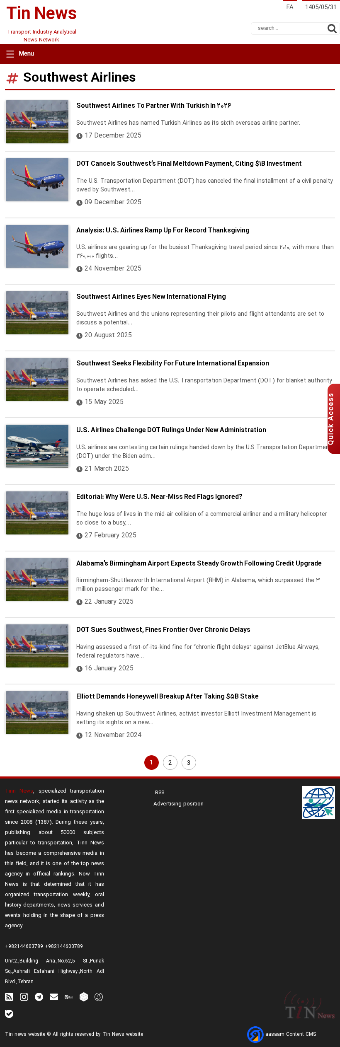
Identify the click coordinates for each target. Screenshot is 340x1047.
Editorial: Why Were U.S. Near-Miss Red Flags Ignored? (159, 497)
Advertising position (178, 804)
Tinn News (19, 791)
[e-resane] (318, 802)
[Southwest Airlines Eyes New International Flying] (37, 312)
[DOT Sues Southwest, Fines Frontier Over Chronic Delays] (37, 645)
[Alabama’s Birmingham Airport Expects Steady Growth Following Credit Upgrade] (37, 579)
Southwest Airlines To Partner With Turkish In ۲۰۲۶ (153, 106)
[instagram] (24, 996)
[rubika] (84, 996)
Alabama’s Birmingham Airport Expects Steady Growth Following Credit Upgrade (199, 564)
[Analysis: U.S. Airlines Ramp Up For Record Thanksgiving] (37, 246)
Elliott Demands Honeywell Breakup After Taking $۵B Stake (167, 697)
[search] (332, 28)
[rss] (9, 996)
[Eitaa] (69, 996)
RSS (158, 793)
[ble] (9, 1013)
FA (290, 7)
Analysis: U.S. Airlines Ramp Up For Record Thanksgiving (163, 231)
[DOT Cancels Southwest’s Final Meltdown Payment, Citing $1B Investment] (37, 179)
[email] (54, 996)
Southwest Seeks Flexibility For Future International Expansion (172, 364)
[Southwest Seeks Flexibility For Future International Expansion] (37, 379)
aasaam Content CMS (290, 1034)
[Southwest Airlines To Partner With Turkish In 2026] (37, 121)
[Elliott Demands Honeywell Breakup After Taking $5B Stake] (37, 712)
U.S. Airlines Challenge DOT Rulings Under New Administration (171, 430)
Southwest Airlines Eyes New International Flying (151, 297)
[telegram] (39, 996)
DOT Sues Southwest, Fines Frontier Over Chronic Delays (163, 630)
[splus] (99, 996)
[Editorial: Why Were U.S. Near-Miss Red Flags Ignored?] (37, 512)
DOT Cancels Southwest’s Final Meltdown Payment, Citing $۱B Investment (189, 164)
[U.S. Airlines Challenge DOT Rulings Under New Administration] (37, 446)
